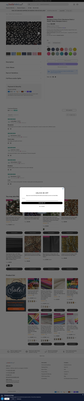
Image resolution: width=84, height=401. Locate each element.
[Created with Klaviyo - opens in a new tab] (42, 213)
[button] (2, 398)
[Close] (82, 394)
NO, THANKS (42, 206)
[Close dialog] (63, 188)
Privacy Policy (33, 397)
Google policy (38, 397)
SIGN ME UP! (42, 202)
